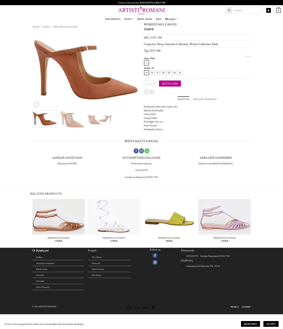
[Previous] (38, 69)
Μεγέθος (147, 68)
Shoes (46, 26)
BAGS (158, 18)
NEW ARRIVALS (112, 18)
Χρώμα (146, 58)
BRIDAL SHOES (144, 18)
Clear (248, 56)
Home (36, 26)
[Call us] (146, 150)
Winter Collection (65, 26)
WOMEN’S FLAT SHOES (58, 238)
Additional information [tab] (205, 99)
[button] (268, 10)
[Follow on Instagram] (151, 92)
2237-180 (155, 50)
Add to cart (170, 83)
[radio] (146, 63)
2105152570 (146, 2)
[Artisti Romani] (142, 10)
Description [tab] (183, 99)
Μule (215, 44)
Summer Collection (176, 44)
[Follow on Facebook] (146, 92)
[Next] (133, 69)
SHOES (127, 18)
